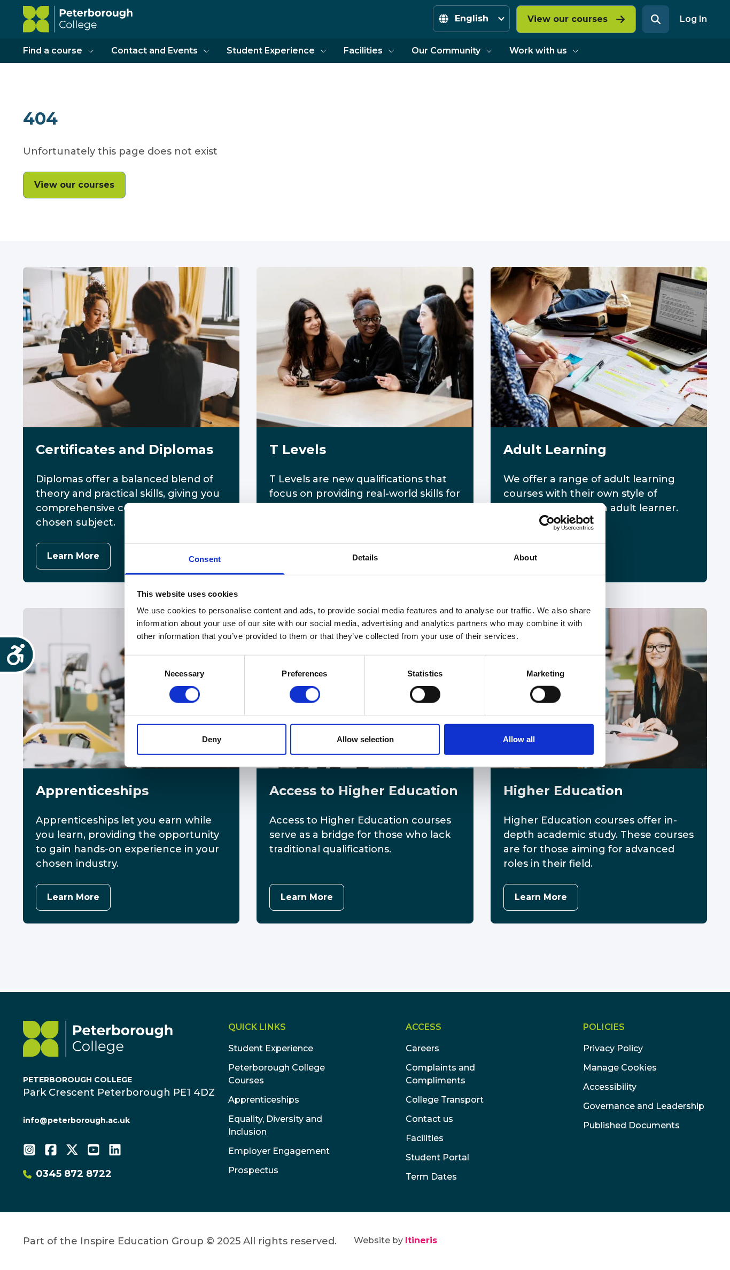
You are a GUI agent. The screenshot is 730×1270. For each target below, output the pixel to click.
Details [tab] (365, 556)
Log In (693, 19)
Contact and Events (154, 50)
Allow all (519, 738)
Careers (422, 1048)
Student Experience (271, 50)
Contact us (429, 1119)
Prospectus (253, 1170)
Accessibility (609, 1087)
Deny (211, 738)
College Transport (445, 1100)
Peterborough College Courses (276, 1074)
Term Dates (431, 1177)
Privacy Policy (613, 1048)
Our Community (445, 50)
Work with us (538, 50)
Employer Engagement (279, 1151)
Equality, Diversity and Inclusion (275, 1125)
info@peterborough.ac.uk (76, 1120)
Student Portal (437, 1157)
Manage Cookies (620, 1068)
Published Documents (631, 1125)
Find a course (52, 50)
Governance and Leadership (643, 1106)
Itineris (421, 1240)
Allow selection (365, 738)
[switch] (305, 694)
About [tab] (525, 556)
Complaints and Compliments (440, 1074)
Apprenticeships (263, 1100)
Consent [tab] (205, 558)
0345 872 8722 (74, 1174)
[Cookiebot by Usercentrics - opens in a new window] (547, 523)
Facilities (363, 50)
